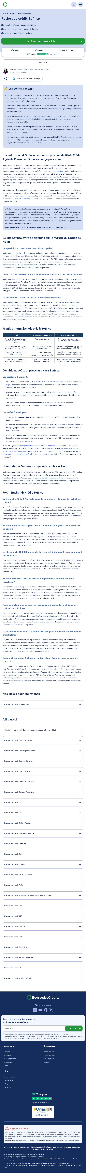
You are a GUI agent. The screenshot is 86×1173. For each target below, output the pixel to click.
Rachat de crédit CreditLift (15, 947)
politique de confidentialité (50, 1038)
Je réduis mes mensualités (41, 41)
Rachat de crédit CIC (13, 813)
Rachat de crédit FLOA (14, 885)
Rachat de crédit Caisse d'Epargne (19, 782)
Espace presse (49, 1058)
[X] (51, 1010)
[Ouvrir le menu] (80, 4)
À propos (7, 1052)
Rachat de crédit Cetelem (15, 844)
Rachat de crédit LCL (13, 802)
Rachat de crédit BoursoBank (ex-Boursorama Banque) (27, 895)
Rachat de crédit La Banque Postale (19, 750)
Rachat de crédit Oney (13, 854)
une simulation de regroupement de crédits (29, 199)
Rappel (6, 1065)
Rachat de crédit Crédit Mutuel (17, 771)
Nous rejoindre (8, 1062)
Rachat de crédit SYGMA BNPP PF (18, 957)
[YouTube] (40, 1010)
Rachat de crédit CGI (13, 968)
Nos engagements (10, 1058)
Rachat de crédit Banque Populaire (19, 792)
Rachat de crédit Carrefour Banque (19, 833)
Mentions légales (9, 1077)
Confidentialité (8, 1080)
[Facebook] (45, 1010)
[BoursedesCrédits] (43, 997)
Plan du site (7, 1087)
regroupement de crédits (59, 171)
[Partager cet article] (5, 78)
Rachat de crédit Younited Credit (18, 875)
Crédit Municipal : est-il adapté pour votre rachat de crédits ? (30, 730)
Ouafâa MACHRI (21, 69)
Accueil (3, 14)
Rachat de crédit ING (13, 916)
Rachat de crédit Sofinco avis (16, 704)
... (9, 14)
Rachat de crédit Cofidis (14, 864)
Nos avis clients (49, 1052)
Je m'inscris (72, 1028)
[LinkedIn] (35, 1010)
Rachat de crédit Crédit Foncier (17, 823)
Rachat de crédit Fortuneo (15, 906)
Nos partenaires (49, 1055)
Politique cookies (9, 1084)
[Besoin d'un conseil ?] (74, 4)
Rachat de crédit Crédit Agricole (18, 740)
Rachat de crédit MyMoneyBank (17, 978)
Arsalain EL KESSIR (42, 69)
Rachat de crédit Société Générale (18, 761)
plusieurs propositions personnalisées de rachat (36, 445)
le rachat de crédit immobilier (51, 478)
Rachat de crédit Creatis (14, 926)
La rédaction (8, 1055)
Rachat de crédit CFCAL (14, 937)
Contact (46, 1062)
